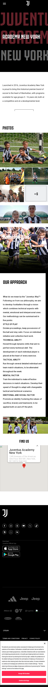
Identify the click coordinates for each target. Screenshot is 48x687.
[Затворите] (37, 445)
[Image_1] (24, 150)
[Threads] (17, 526)
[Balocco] (7, 618)
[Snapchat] (11, 532)
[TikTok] (36, 526)
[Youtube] (24, 526)
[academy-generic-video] (24, 214)
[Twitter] (30, 526)
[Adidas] (12, 599)
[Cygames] (29, 611)
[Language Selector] (45, 631)
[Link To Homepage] (27, 3)
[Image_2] (12, 176)
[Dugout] (4, 532)
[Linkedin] (17, 532)
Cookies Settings (24, 680)
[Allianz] (7, 611)
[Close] (44, 643)
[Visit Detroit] (40, 611)
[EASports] (18, 611)
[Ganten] (18, 618)
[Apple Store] (11, 548)
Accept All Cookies (24, 673)
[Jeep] (24, 599)
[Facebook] (4, 526)
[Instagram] (11, 526)
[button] (24, 466)
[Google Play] (11, 554)
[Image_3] (36, 176)
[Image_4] (12, 193)
